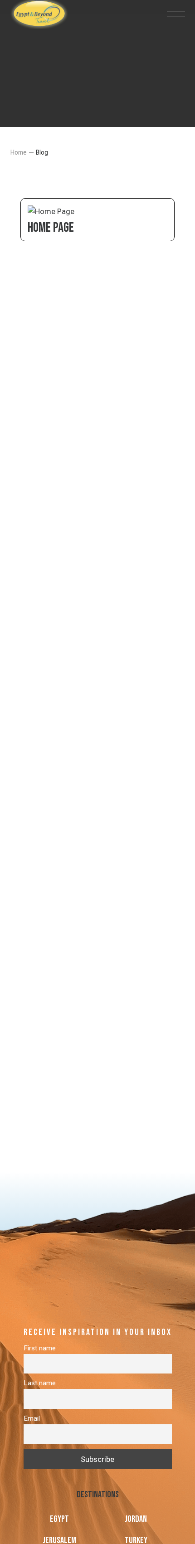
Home (18, 152)
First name (40, 1348)
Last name (40, 1383)
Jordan (136, 1519)
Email (32, 1418)
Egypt (59, 1519)
